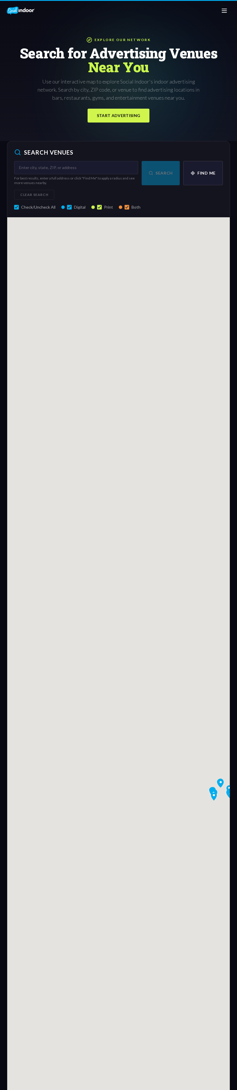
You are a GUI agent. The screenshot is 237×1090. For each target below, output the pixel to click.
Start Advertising (118, 115)
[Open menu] (224, 10)
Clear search (34, 194)
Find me (206, 172)
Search (164, 172)
